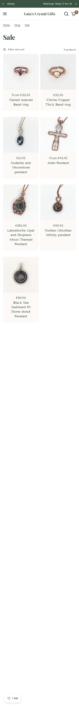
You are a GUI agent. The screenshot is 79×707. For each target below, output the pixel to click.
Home (6, 24)
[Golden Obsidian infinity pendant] (58, 202)
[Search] (66, 14)
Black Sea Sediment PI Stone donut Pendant (21, 309)
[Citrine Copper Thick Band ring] (58, 72)
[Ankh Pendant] (58, 135)
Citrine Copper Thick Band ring (58, 102)
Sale (27, 24)
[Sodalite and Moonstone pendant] (21, 135)
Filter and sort (16, 49)
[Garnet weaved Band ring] (21, 72)
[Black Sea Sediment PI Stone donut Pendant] (21, 274)
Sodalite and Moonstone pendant (21, 167)
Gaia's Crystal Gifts (39, 14)
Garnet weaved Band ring (21, 102)
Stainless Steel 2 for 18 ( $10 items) (40, 3)
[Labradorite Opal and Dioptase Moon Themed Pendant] (21, 202)
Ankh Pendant (58, 163)
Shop (17, 24)
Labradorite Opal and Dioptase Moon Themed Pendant (20, 237)
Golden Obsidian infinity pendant (58, 233)
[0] (73, 14)
